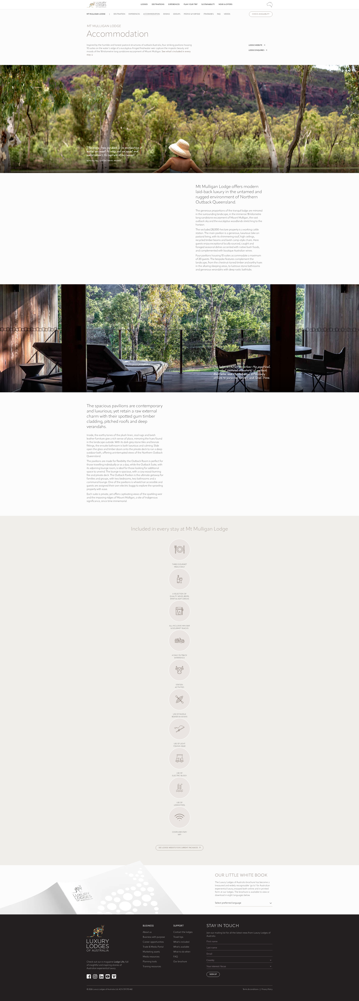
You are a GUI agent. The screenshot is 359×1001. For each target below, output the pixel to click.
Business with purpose (154, 937)
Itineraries (209, 14)
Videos (227, 14)
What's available (181, 947)
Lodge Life (119, 962)
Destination (119, 14)
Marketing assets (151, 952)
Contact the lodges (183, 932)
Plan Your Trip (190, 4)
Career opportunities (153, 942)
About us (147, 932)
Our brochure (180, 962)
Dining (166, 14)
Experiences (174, 4)
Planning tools (150, 962)
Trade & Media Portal (153, 947)
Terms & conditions (251, 989)
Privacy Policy (267, 989)
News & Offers (225, 4)
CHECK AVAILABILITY (260, 14)
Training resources (152, 967)
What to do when (181, 952)
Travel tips (178, 937)
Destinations (158, 4)
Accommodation (151, 14)
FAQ (219, 14)
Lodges (144, 4)
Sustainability (208, 4)
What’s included (181, 942)
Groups (176, 14)
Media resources (151, 957)
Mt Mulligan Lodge (96, 14)
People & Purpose (192, 14)
